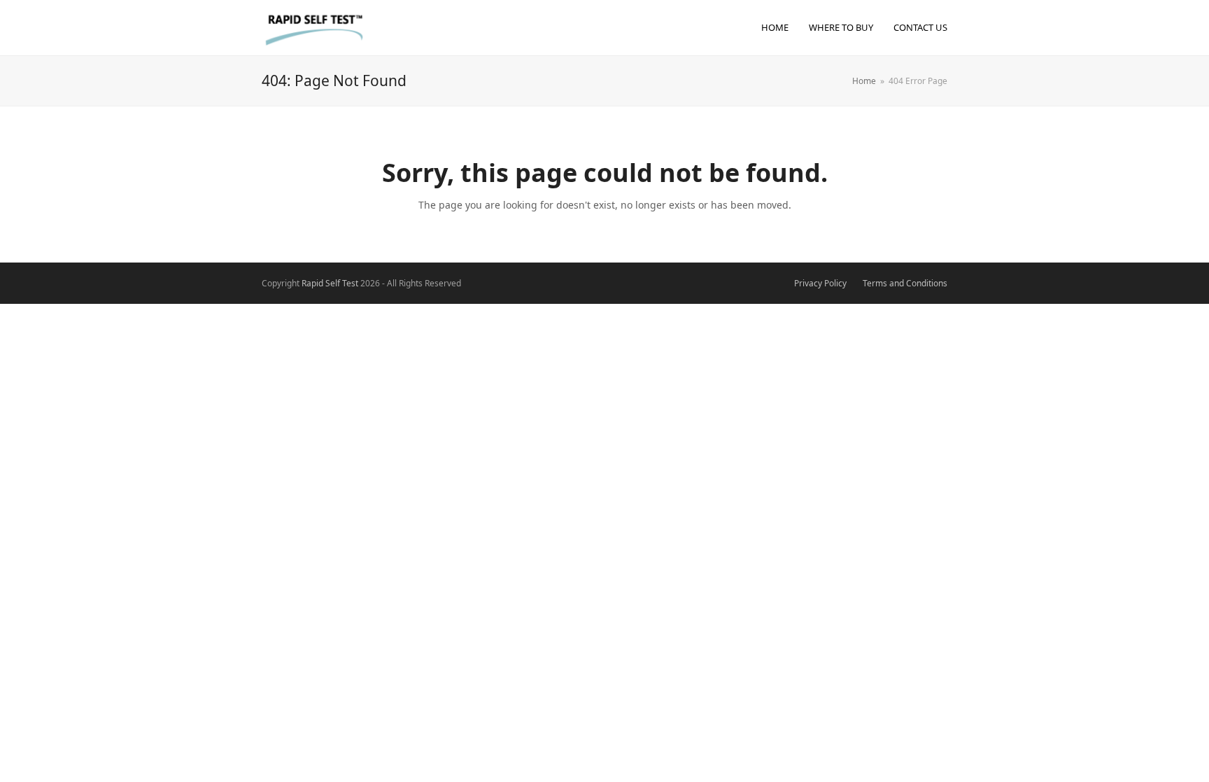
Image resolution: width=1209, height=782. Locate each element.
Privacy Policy (820, 283)
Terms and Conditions (905, 283)
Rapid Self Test (330, 283)
